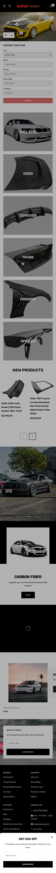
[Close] (52, 837)
